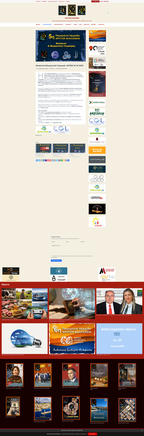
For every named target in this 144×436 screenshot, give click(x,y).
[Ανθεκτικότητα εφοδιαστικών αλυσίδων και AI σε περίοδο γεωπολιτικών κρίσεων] (119, 301)
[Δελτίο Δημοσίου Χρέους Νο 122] (119, 338)
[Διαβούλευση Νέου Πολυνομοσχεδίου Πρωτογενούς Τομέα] (25, 303)
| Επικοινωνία (62, 1)
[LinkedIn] (101, 1)
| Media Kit (44, 1)
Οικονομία (93, 24)
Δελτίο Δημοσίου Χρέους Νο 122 (103, 354)
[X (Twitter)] (104, 1)
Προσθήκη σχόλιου (56, 245)
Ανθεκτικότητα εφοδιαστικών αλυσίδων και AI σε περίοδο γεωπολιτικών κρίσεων (114, 314)
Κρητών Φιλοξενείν (47, 24)
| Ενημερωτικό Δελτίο (52, 1)
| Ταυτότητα (38, 1)
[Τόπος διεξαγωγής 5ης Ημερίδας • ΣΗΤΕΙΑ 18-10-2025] (60, 148)
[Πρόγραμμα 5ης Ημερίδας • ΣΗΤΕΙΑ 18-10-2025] (77, 148)
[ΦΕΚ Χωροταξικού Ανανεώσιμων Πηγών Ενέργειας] (25, 338)
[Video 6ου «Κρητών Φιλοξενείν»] (72, 338)
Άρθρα (80, 24)
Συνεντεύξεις (86, 24)
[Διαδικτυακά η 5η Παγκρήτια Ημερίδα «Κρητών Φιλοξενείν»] (43, 148)
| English (68, 1)
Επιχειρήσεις (68, 24)
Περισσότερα (101, 24)
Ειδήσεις (75, 24)
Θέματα (65, 68)
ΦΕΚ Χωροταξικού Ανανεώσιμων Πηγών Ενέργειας (13, 354)
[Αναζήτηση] (107, 12)
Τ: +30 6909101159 (95, 1)
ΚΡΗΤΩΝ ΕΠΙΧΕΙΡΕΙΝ (72, 18)
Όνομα (53, 241)
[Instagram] (106, 1)
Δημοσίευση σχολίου (56, 260)
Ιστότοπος (83, 241)
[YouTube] (107, 1)
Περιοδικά (38, 24)
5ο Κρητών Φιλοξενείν (60, 68)
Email (67, 241)
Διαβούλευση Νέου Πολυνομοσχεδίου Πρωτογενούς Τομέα (14, 319)
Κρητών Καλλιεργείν (58, 24)
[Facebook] (102, 1)
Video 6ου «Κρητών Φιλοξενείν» (56, 354)
